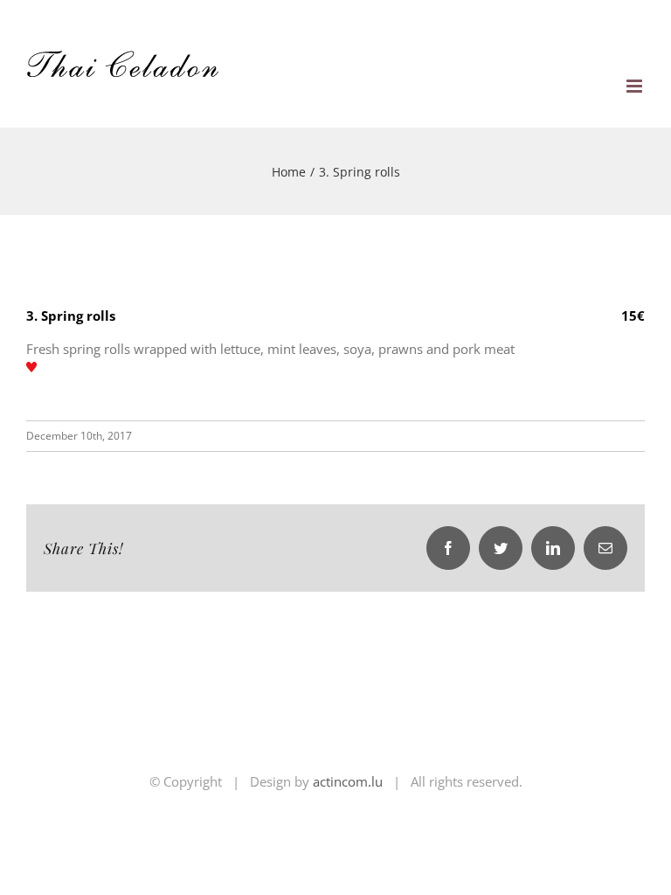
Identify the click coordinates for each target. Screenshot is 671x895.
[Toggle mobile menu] (635, 86)
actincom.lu (348, 781)
